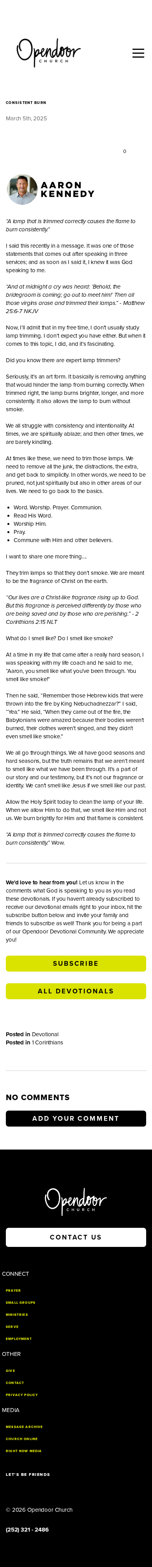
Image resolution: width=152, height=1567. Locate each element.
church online (22, 1439)
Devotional (45, 1034)
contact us (76, 1237)
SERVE (12, 1327)
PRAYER (13, 1290)
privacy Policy (22, 1395)
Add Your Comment (75, 1119)
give (10, 1371)
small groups (20, 1303)
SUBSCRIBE (76, 964)
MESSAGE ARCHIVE (24, 1427)
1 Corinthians (47, 1042)
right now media (24, 1451)
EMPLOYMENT (19, 1339)
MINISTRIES (17, 1315)
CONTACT (15, 1383)
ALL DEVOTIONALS (76, 991)
